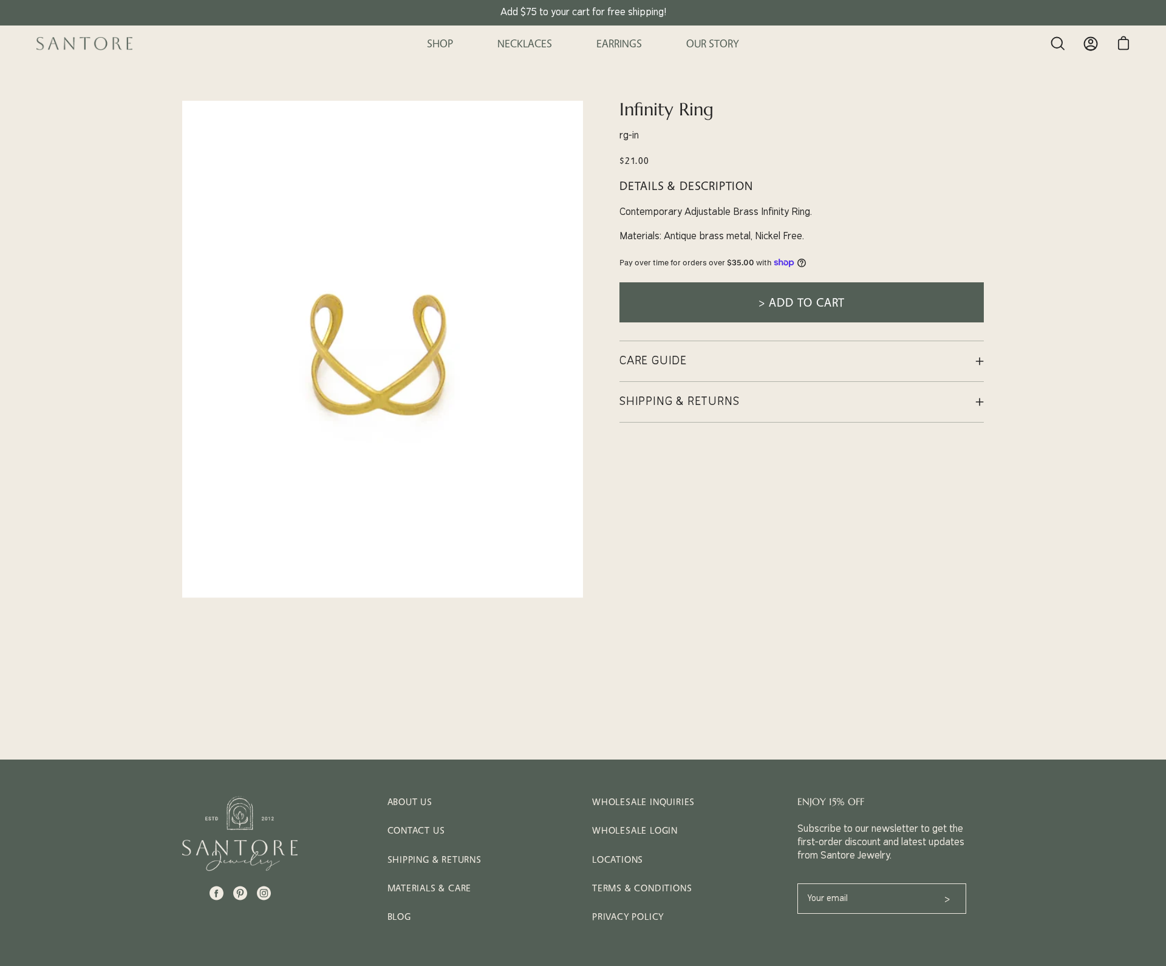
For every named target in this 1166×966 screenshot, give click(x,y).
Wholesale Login (635, 830)
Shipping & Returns (434, 859)
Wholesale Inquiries (643, 802)
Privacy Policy (628, 916)
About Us (409, 802)
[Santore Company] (85, 43)
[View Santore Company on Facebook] (216, 893)
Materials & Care (429, 888)
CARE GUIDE (653, 361)
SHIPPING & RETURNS (679, 401)
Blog (399, 916)
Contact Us (416, 830)
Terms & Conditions (642, 888)
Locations (617, 859)
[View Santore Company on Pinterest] (240, 893)
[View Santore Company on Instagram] (264, 893)
